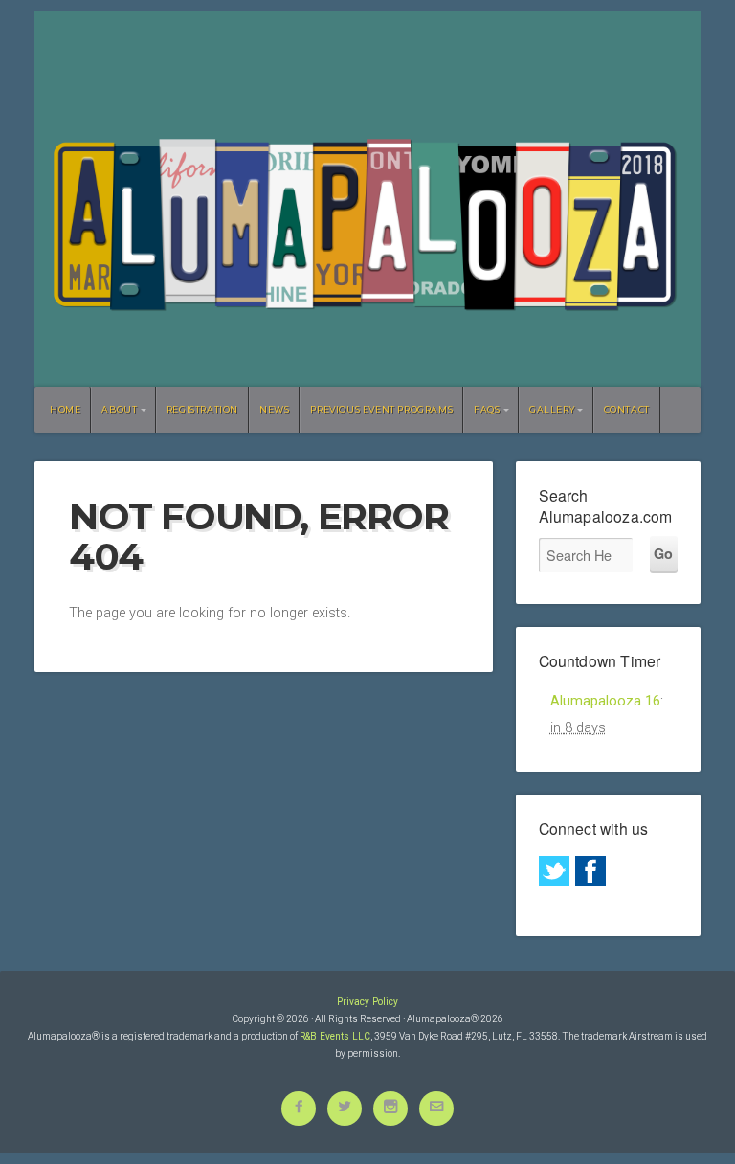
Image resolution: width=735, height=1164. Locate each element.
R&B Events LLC (335, 1036)
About (119, 409)
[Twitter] (554, 871)
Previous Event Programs (381, 409)
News (274, 409)
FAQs (487, 409)
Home (65, 409)
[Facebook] (590, 871)
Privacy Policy (367, 1001)
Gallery (551, 409)
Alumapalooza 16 (605, 701)
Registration (202, 409)
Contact (627, 409)
